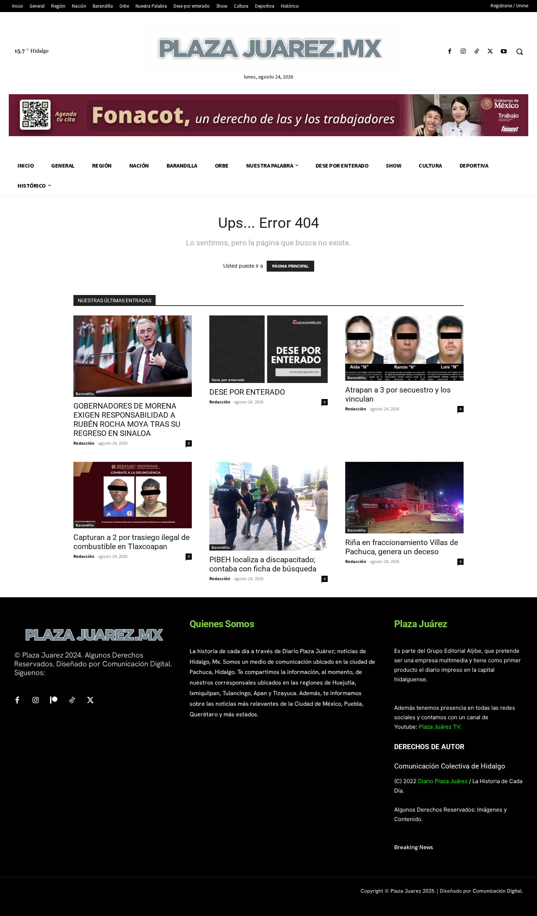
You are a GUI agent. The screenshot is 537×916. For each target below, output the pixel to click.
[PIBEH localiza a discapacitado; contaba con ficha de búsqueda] (268, 506)
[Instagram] (463, 52)
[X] (490, 52)
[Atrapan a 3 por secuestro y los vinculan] (404, 348)
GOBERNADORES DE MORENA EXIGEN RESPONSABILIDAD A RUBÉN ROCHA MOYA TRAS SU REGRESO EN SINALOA (126, 420)
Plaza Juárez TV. (440, 726)
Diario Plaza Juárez (443, 781)
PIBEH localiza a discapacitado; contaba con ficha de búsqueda (263, 564)
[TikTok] (476, 52)
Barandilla (85, 393)
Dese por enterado (228, 379)
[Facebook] (449, 52)
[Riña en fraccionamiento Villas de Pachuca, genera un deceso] (404, 497)
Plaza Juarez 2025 (412, 891)
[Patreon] (53, 700)
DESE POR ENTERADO (247, 392)
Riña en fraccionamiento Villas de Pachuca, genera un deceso (401, 547)
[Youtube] (504, 52)
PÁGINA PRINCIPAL (290, 266)
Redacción (83, 443)
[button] (519, 51)
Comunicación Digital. (498, 891)
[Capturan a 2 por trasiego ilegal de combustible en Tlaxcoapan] (132, 495)
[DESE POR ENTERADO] (268, 349)
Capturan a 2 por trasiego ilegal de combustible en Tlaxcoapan (131, 542)
